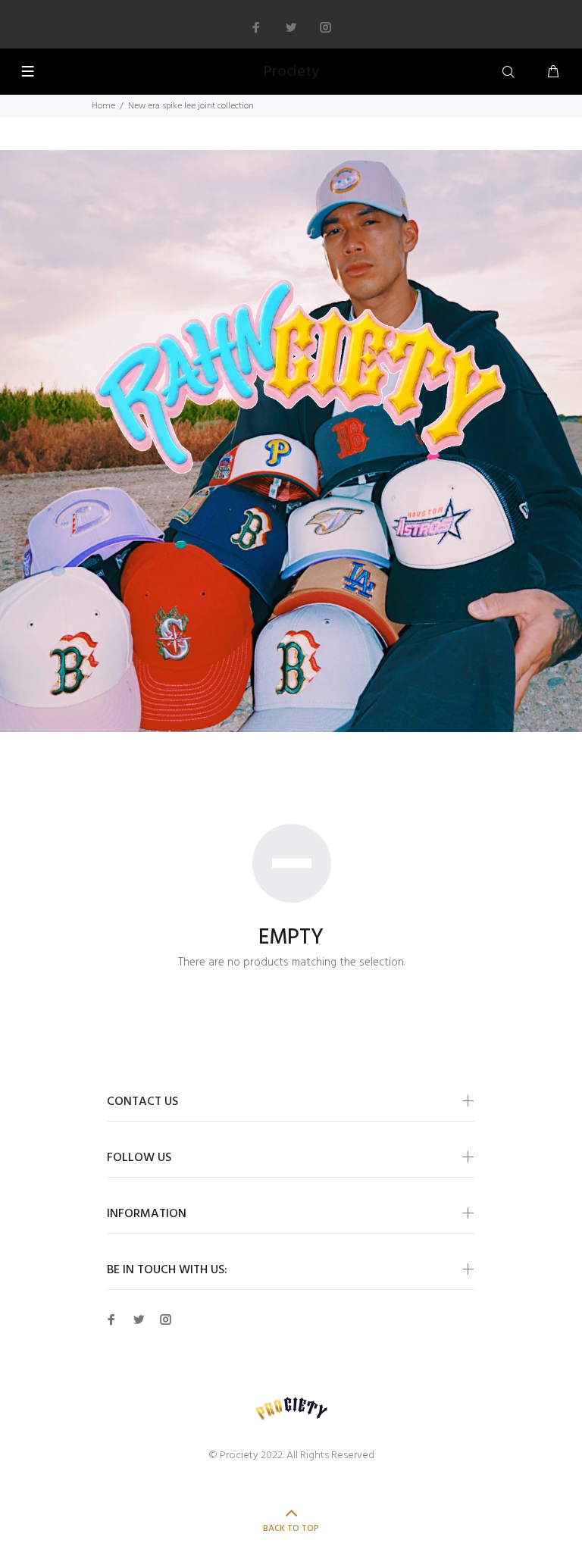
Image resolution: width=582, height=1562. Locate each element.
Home (103, 106)
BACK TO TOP (291, 1528)
